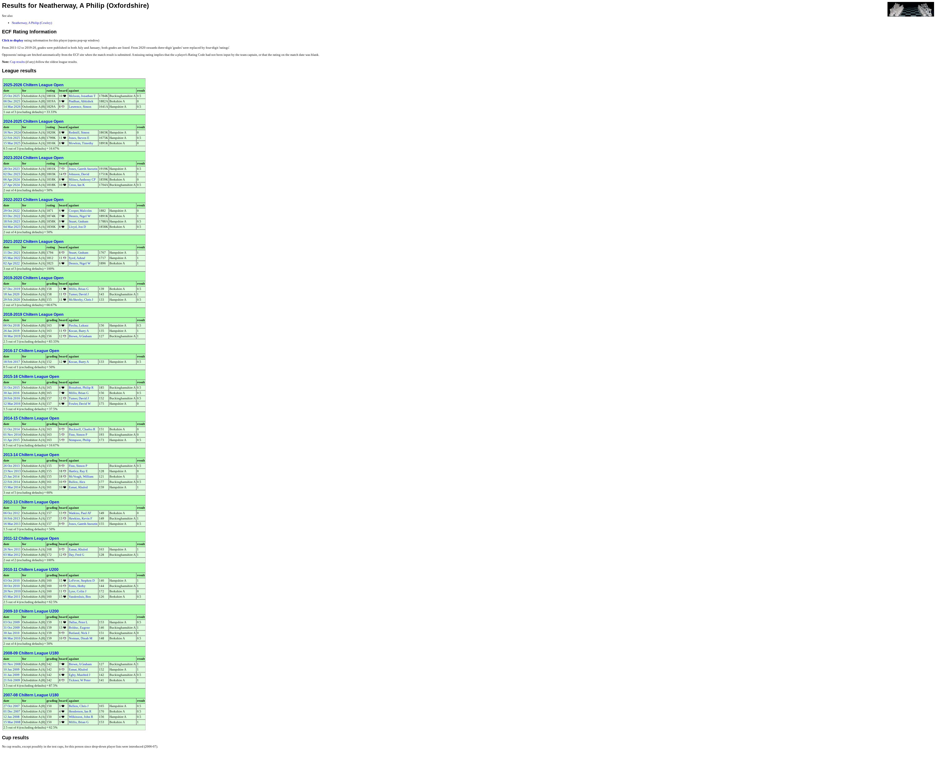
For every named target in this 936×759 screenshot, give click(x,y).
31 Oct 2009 (11, 627)
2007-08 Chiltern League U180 (31, 695)
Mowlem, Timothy (81, 143)
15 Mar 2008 (11, 722)
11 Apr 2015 (11, 440)
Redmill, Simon (79, 132)
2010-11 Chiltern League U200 (30, 569)
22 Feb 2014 (11, 482)
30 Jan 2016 (11, 393)
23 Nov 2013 (12, 471)
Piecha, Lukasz (78, 325)
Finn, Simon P (78, 434)
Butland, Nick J (79, 633)
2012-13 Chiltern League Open (31, 502)
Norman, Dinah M (80, 638)
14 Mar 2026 (11, 106)
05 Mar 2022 (11, 258)
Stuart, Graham (78, 221)
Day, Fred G (76, 555)
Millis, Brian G (78, 289)
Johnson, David (79, 174)
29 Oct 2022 (11, 210)
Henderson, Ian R (80, 711)
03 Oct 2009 (11, 622)
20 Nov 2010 (12, 591)
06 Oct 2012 (11, 513)
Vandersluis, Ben (80, 596)
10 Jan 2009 (11, 669)
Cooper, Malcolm (80, 210)
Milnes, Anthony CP (82, 179)
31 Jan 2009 (11, 675)
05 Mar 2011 (11, 596)
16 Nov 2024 (12, 132)
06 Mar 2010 (11, 638)
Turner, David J (79, 294)
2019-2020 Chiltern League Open (33, 278)
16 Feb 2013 (11, 518)
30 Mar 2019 (11, 336)
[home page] (910, 9)
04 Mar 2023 (11, 227)
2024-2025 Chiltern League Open (33, 121)
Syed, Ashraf (77, 258)
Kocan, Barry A (79, 331)
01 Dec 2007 (11, 711)
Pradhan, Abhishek (81, 101)
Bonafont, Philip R (81, 387)
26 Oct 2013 (11, 466)
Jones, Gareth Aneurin (83, 169)
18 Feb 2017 (11, 362)
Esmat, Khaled (78, 487)
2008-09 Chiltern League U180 (31, 653)
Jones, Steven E (79, 138)
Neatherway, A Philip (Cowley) (32, 23)
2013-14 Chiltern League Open (31, 455)
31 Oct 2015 (11, 387)
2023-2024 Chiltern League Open (33, 158)
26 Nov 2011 (12, 549)
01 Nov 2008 (12, 664)
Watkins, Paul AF (80, 513)
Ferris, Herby (77, 586)
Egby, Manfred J (79, 675)
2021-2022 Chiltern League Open (33, 242)
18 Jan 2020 (11, 294)
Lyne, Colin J (77, 591)
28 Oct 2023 (11, 169)
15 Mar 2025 (11, 143)
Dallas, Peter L (78, 622)
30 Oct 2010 (11, 586)
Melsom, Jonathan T (82, 96)
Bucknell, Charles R (82, 429)
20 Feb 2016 (11, 398)
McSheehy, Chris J (81, 299)
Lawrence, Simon (80, 106)
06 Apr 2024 (11, 179)
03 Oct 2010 (11, 580)
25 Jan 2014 (11, 476)
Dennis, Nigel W (79, 216)
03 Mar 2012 (11, 555)
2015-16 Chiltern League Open (31, 377)
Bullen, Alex (77, 482)
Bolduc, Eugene (79, 627)
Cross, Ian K (77, 185)
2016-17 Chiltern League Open (31, 351)
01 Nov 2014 (12, 434)
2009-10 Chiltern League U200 (31, 611)
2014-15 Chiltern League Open (31, 418)
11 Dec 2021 (11, 252)
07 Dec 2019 (11, 289)
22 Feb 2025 (11, 138)
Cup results (17, 62)
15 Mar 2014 (11, 487)
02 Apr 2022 (11, 263)
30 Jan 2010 (11, 633)
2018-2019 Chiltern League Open (33, 314)
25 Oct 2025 (11, 96)
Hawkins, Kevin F (80, 518)
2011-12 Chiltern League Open (31, 538)
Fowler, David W (80, 403)
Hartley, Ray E (78, 471)
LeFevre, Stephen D (82, 580)
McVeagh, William (81, 476)
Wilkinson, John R (81, 717)
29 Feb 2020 (11, 299)
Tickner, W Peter (79, 680)
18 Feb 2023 (11, 221)
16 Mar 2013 (11, 524)
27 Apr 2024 (11, 185)
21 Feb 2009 (11, 680)
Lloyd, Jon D (77, 227)
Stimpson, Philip (80, 440)
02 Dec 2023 (11, 174)
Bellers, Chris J (78, 706)
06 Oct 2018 (11, 325)
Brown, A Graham (80, 336)
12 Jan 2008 (11, 717)
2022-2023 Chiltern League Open (33, 200)
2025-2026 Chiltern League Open (33, 85)
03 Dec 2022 (11, 216)
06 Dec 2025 (11, 101)
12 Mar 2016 (11, 403)
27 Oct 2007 (11, 706)
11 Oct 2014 (11, 429)
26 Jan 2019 (11, 331)
